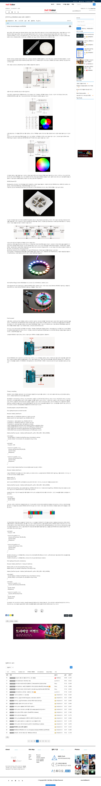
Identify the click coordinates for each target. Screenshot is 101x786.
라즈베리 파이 (21, 671)
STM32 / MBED (31, 671)
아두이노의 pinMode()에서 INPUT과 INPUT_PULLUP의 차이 (28, 718)
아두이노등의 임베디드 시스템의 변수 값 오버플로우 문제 (27, 721)
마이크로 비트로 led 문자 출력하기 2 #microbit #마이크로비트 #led (31, 683)
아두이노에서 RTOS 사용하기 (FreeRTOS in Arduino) (26, 712)
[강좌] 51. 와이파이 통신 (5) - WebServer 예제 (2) (25, 732)
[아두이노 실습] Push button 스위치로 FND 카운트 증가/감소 (28, 700)
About (8, 749)
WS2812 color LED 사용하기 (21, 726)
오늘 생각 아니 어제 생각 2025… (84, 95)
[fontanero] (16, 759)
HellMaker (90, 70)
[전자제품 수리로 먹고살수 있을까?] (80, 61)
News (30, 754)
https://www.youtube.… (81, 93)
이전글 (11, 621)
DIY (29, 757)
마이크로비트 (40, 671)
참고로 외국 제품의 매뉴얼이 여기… (84, 89)
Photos (30, 759)
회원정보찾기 (90, 28)
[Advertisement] (39, 650)
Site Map (31, 749)
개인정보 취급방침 (40, 757)
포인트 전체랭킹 (40, 759)
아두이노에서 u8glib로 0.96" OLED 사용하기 (24, 706)
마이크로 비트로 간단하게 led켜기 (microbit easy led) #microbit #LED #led (33, 689)
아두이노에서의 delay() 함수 (20, 715)
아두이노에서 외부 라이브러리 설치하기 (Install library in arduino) (29, 724)
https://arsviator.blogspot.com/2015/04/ (17, 26)
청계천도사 (90, 63)
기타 (56, 671)
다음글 (15, 621)
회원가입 (82, 1)
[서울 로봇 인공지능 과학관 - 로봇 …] (80, 53)
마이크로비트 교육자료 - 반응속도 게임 (25, 692)
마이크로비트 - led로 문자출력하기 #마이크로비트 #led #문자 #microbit (32, 686)
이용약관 (38, 756)
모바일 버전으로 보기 (50, 785)
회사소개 (38, 754)
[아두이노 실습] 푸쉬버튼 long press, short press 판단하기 (27, 697)
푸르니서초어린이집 (89, 34)
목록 (7, 621)
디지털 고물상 (66, 4)
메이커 (52, 4)
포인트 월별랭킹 (40, 760)
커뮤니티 (58, 4)
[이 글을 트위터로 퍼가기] (8, 615)
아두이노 (14, 671)
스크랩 (66, 615)
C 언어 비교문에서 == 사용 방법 (21, 694)
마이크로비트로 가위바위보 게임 (23, 680)
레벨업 (37, 762)
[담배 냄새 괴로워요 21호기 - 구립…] (80, 72)
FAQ (73, 4)
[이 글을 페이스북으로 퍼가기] (6, 615)
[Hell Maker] (10, 4)
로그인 (76, 1)
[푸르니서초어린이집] (80, 36)
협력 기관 (55, 749)
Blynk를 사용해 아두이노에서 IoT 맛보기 (23, 703)
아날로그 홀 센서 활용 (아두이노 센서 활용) (26, 677)
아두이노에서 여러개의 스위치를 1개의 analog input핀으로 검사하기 (29, 709)
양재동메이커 (10, 20)
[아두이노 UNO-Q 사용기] (80, 43)
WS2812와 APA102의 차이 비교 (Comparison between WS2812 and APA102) (31, 729)
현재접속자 (89, 1)
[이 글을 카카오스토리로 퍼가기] (10, 615)
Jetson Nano (49, 671)
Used (30, 756)
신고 (71, 615)
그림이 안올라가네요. (81, 83)
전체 (8, 671)
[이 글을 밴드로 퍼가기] (12, 615)
